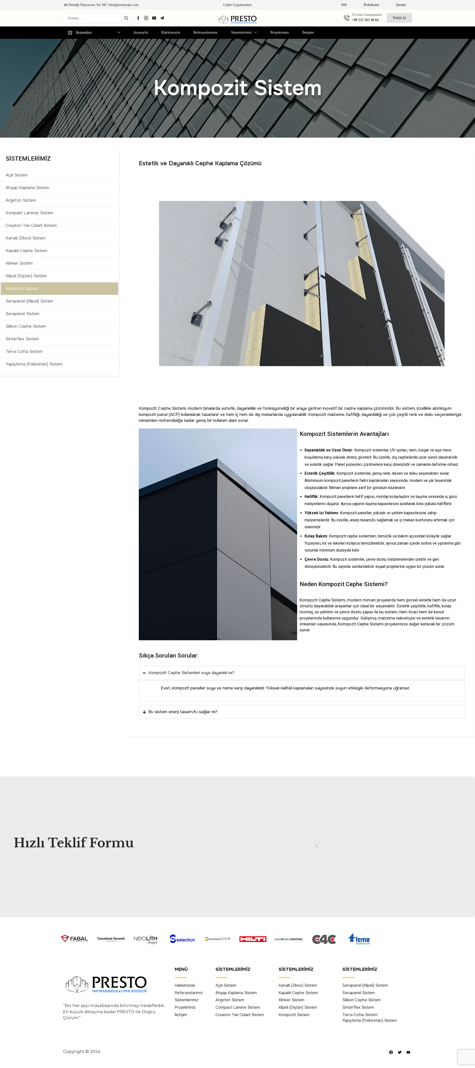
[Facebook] (138, 18)
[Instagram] (146, 18)
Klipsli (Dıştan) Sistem (26, 275)
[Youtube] (154, 18)
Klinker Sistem (19, 263)
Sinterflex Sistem (22, 339)
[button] (344, 5)
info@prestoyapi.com (123, 5)
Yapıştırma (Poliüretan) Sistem (34, 364)
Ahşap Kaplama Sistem (27, 187)
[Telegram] (162, 18)
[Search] (126, 18)
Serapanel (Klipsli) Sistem (29, 301)
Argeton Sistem (21, 200)
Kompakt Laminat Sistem (29, 212)
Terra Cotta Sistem (24, 351)
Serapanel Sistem (22, 313)
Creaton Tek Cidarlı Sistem (31, 225)
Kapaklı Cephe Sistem (26, 250)
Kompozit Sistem (22, 288)
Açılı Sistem (16, 175)
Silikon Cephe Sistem (26, 326)
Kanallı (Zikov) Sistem (26, 238)
